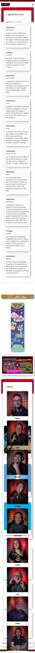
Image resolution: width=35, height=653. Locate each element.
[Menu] (33, 4)
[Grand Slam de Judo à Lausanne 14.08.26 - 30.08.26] (17, 297)
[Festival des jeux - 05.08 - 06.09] (17, 327)
